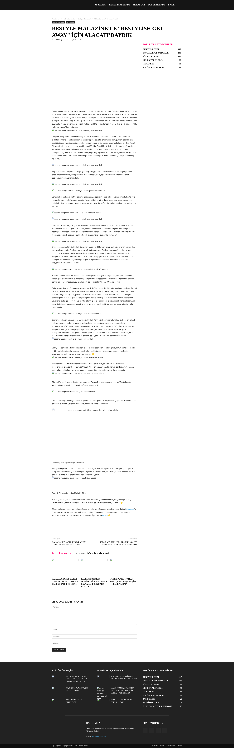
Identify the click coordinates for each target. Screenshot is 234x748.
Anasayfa (100, 5)
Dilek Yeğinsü (60, 40)
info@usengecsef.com (100, 736)
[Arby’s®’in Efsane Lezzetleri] (58, 703)
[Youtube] (164, 730)
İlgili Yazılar (61, 553)
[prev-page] (53, 591)
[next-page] (57, 591)
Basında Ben (170, 746)
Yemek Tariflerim (119, 5)
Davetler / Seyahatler (68, 19)
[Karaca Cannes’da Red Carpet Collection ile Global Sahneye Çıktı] (65, 568)
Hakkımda (154, 746)
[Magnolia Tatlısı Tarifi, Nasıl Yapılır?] (58, 691)
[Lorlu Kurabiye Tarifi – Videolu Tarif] (103, 703)
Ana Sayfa (55, 19)
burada (105, 515)
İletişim (162, 746)
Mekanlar (139, 5)
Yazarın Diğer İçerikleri (91, 553)
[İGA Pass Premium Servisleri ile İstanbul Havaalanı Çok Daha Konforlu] (94, 568)
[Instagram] (151, 730)
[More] (121, 527)
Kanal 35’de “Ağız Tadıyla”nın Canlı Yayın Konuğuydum (69, 543)
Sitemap (179, 746)
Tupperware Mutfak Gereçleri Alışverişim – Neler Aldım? (123, 581)
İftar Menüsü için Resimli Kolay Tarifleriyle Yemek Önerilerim (118, 543)
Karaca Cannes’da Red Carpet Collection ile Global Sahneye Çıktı (65, 581)
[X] (158, 730)
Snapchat (130, 509)
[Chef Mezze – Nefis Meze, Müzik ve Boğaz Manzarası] (103, 679)
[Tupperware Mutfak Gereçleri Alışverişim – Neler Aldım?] (123, 568)
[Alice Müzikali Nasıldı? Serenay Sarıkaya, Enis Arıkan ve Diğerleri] (103, 693)
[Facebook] (145, 730)
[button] (179, 5)
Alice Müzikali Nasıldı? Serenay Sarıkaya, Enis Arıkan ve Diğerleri (122, 690)
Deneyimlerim (156, 5)
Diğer (171, 5)
